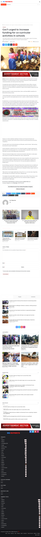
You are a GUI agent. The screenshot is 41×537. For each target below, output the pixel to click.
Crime (15, 533)
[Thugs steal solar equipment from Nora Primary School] (7, 234)
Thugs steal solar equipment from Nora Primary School (6, 239)
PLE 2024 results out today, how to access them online (20, 375)
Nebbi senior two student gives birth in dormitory (20, 239)
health (2, 450)
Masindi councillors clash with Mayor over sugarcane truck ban (21, 315)
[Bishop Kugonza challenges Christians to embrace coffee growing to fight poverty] (5, 307)
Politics (2, 469)
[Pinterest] (14, 45)
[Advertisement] (20, 14)
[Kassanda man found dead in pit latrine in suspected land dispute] (5, 312)
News (2, 452)
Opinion (2, 460)
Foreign (2, 445)
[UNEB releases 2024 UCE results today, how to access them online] (5, 382)
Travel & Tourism (4, 467)
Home (4, 24)
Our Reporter (6, 41)
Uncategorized (3, 474)
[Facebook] (3, 45)
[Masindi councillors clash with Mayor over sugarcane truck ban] (5, 317)
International (3, 457)
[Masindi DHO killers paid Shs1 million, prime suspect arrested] (5, 396)
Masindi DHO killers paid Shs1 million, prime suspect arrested (21, 394)
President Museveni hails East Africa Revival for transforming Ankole (22, 300)
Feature (2, 455)
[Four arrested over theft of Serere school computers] (33, 234)
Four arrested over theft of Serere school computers (33, 239)
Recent (7, 296)
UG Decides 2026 (4, 443)
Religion (2, 462)
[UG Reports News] (8, 2)
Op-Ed (2, 453)
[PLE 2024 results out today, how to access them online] (5, 377)
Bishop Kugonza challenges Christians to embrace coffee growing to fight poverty (10, 364)
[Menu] (1, 2)
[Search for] (39, 2)
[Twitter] (6, 45)
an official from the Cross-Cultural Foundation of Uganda (20, 186)
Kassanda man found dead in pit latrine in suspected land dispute (18, 4)
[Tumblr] (11, 45)
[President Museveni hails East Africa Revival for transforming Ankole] (5, 302)
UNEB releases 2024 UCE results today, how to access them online (22, 380)
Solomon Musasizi (20, 188)
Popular (19, 296)
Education (7, 24)
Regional (2, 439)
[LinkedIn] (9, 45)
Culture (2, 465)
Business (2, 464)
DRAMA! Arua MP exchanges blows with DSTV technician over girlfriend (23, 389)
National (2, 441)
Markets (2, 476)
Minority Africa (4, 446)
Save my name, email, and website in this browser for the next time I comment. (16, 271)
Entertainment (3, 472)
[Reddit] (16, 45)
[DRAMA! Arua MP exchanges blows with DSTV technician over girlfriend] (5, 391)
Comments (33, 296)
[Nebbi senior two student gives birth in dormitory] (20, 234)
